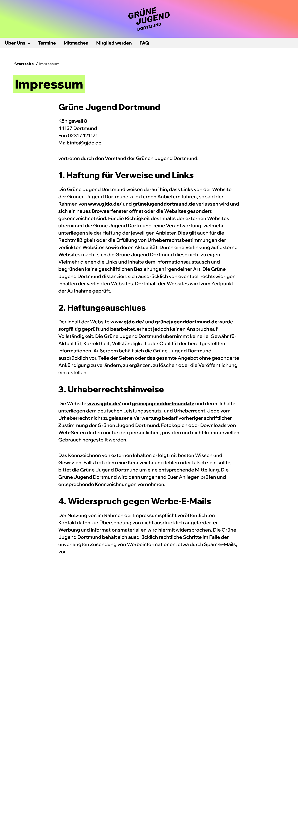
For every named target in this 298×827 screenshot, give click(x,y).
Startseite (24, 63)
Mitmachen (76, 43)
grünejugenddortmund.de (164, 204)
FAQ (144, 43)
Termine (47, 43)
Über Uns (15, 43)
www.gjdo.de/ (104, 204)
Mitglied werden (114, 43)
